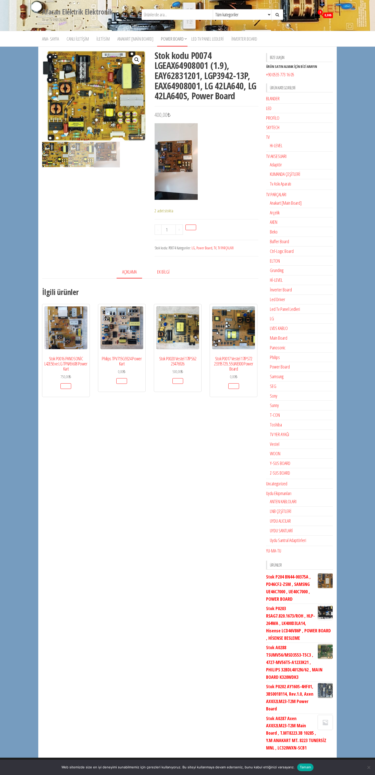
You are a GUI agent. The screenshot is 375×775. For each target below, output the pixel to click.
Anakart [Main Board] (135, 39)
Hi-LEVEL (276, 145)
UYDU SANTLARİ (281, 530)
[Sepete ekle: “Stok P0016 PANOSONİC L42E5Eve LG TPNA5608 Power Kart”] (65, 386)
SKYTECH (272, 127)
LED (268, 108)
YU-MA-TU (273, 551)
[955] (190, 227)
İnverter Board (244, 39)
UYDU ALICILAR (280, 521)
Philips (275, 357)
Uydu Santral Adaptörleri (288, 540)
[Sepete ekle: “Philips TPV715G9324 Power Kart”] (121, 381)
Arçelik (275, 213)
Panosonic (277, 348)
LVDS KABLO (279, 328)
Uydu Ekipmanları (278, 493)
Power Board (172, 39)
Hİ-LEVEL (276, 280)
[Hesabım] (307, 15)
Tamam (305, 767)
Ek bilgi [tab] (163, 272)
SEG (273, 386)
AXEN (273, 222)
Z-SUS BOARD (280, 473)
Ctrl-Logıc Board (282, 251)
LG (193, 247)
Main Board (278, 338)
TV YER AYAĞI (279, 434)
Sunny (274, 405)
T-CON (275, 415)
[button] (136, 59)
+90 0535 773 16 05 (280, 74)
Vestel (274, 444)
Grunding (276, 270)
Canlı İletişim (78, 39)
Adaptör (276, 165)
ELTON (275, 261)
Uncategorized (276, 484)
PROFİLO (272, 118)
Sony (273, 396)
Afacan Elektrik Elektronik (77, 12)
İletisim (103, 39)
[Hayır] (368, 767)
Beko (274, 232)
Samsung (276, 376)
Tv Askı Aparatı (280, 184)
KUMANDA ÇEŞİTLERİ (285, 174)
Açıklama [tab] (129, 272)
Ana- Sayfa (50, 39)
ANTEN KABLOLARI (283, 501)
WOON (275, 453)
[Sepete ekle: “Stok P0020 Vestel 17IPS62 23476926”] (177, 381)
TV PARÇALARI (226, 247)
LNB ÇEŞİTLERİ (280, 511)
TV (215, 247)
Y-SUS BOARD (280, 463)
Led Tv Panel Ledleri (207, 39)
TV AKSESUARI (276, 156)
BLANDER (273, 98)
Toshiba (276, 425)
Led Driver (277, 299)
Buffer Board (279, 241)
